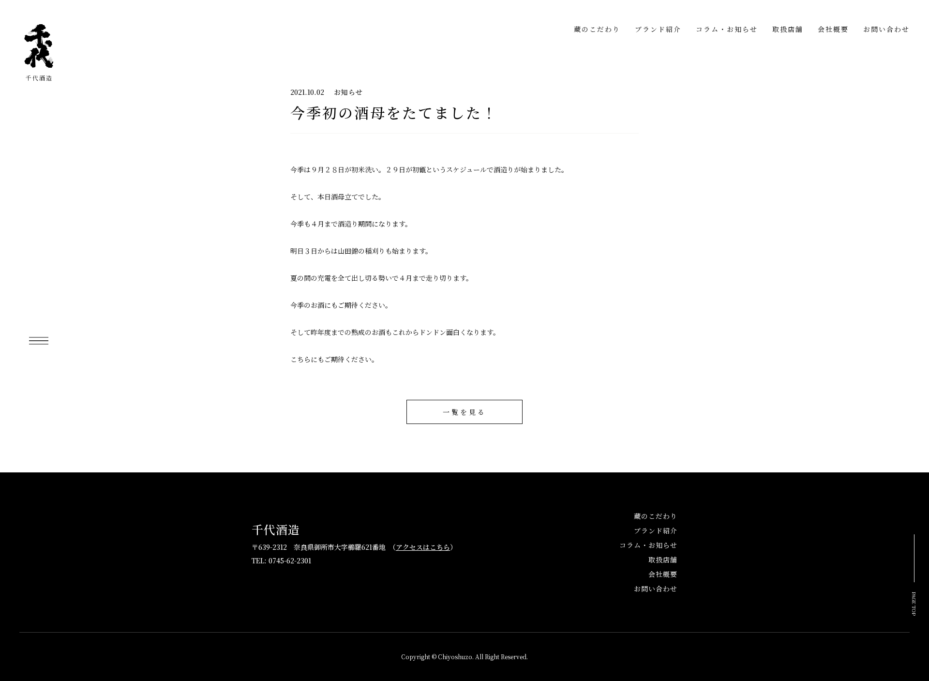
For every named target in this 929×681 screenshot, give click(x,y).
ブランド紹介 (658, 29)
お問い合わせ (886, 29)
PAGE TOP (914, 604)
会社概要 (833, 29)
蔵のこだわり (597, 29)
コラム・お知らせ (727, 29)
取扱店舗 (787, 29)
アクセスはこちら (423, 547)
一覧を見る (464, 412)
